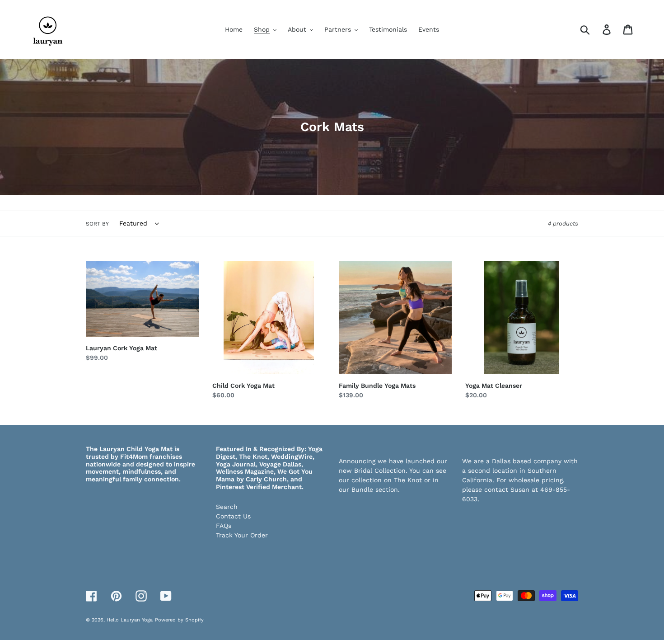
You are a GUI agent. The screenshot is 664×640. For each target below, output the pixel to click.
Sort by (97, 224)
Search (227, 506)
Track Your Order (242, 535)
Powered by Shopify (179, 620)
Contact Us (233, 516)
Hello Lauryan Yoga (130, 620)
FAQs (223, 525)
